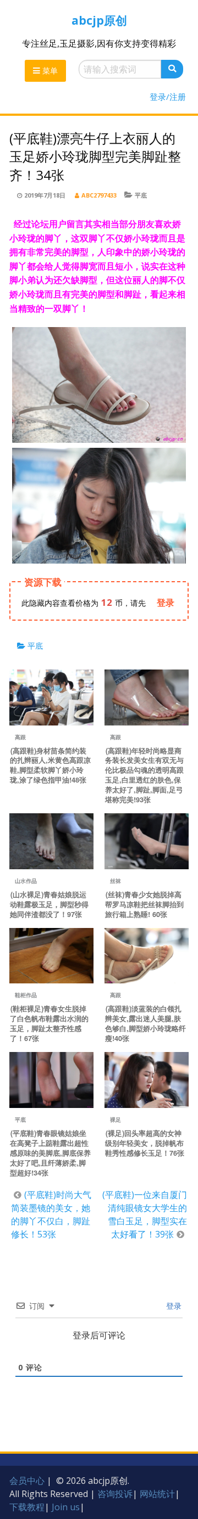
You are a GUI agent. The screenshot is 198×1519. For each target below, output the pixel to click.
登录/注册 (168, 96)
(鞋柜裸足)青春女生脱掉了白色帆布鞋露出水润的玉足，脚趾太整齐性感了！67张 (49, 1023)
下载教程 (27, 1507)
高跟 (20, 737)
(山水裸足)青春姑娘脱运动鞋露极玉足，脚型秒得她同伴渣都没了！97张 (49, 904)
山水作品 (26, 881)
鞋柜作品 (26, 995)
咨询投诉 (115, 1494)
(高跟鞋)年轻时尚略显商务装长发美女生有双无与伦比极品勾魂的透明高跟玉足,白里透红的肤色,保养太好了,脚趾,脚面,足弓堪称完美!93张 (144, 775)
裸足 (115, 1119)
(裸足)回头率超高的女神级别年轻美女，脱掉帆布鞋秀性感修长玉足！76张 (144, 1143)
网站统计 (157, 1494)
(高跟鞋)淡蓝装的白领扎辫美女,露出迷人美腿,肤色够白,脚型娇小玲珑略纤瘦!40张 (145, 1023)
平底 (141, 195)
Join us (66, 1507)
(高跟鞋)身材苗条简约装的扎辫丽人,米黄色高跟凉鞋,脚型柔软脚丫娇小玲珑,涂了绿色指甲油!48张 (50, 765)
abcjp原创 (99, 20)
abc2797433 (99, 195)
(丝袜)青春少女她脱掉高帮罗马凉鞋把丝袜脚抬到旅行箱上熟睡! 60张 (144, 904)
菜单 (49, 70)
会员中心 (27, 1481)
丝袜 (115, 881)
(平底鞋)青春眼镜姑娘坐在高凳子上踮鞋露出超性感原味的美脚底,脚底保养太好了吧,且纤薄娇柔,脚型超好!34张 (50, 1153)
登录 (173, 1306)
